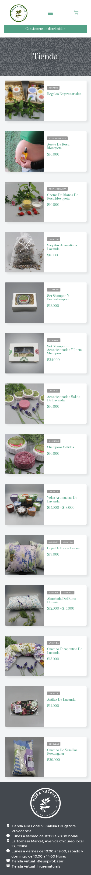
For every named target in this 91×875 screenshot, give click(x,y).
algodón (54, 542)
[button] (50, 13)
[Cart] (76, 13)
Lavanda (54, 239)
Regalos (53, 88)
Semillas (68, 592)
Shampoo (54, 289)
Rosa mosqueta (57, 138)
